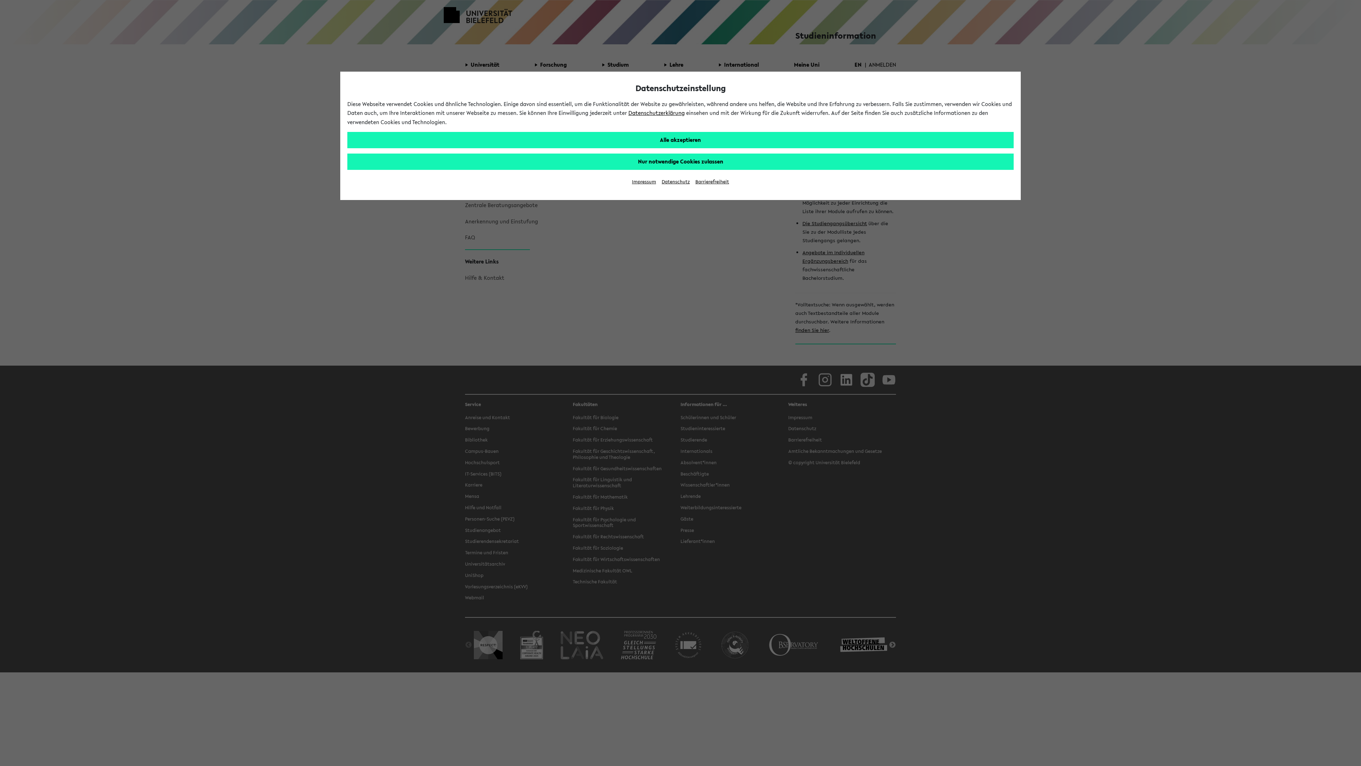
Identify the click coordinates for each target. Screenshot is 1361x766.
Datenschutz (676, 181)
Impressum (644, 181)
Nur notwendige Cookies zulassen (680, 161)
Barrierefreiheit (712, 181)
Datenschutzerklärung (656, 113)
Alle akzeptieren (680, 140)
